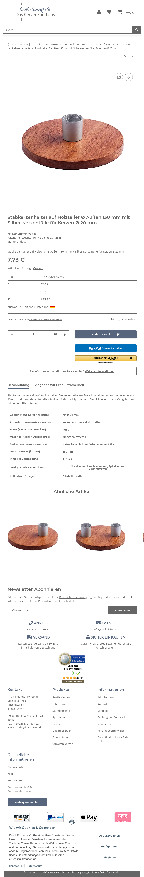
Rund (66, 429)
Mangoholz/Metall (74, 437)
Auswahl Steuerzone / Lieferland (28, 307)
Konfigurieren (109, 846)
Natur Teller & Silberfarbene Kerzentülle (88, 444)
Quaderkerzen (61, 737)
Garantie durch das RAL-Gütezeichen (113, 739)
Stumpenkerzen (62, 710)
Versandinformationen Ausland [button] (45, 319)
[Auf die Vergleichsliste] (119, 77)
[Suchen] (136, 30)
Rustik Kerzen (61, 697)
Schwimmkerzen (62, 744)
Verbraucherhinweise (111, 730)
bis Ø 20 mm (71, 415)
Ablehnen (109, 857)
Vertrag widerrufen (27, 802)
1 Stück (67, 459)
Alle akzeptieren (109, 835)
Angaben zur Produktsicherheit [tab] (59, 385)
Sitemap (103, 710)
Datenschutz (34, 865)
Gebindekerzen (62, 730)
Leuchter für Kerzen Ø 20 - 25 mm (42, 237)
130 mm (68, 451)
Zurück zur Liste (19, 44)
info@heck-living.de (105, 629)
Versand (38, 268)
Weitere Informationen (99, 371)
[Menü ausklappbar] (9, 2)
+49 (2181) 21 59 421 (38, 629)
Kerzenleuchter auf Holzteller (81, 422)
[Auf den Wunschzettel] (128, 77)
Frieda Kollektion (73, 476)
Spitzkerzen (59, 717)
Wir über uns (106, 697)
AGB (10, 774)
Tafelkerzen (59, 724)
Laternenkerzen (62, 704)
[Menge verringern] (12, 334)
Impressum (16, 865)
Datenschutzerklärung (73, 597)
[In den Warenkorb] (11, 68)
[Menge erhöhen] (65, 334)
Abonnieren (122, 610)
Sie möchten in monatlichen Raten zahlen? (72, 371)
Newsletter (104, 724)
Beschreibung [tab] (18, 385)
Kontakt (102, 704)
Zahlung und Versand (111, 717)
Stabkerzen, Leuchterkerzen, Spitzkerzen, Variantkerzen (97, 467)
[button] (99, 12)
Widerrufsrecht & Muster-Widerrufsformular (24, 789)
